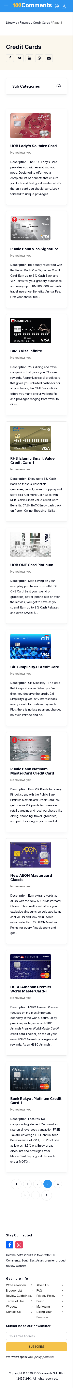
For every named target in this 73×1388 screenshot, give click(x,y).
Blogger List (14, 1290)
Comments (36, 6)
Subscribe (36, 1346)
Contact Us (13, 1311)
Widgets (11, 1306)
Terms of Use (15, 1301)
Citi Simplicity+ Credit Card (34, 667)
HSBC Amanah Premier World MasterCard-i (31, 989)
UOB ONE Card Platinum (31, 565)
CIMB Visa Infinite (26, 351)
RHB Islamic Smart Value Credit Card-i (32, 460)
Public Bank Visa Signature (34, 249)
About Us (42, 1285)
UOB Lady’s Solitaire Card (33, 146)
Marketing (43, 1306)
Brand (40, 1301)
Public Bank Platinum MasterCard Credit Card (32, 771)
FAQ (39, 1290)
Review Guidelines (18, 1295)
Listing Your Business (44, 1314)
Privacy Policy (45, 1295)
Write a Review (16, 1285)
